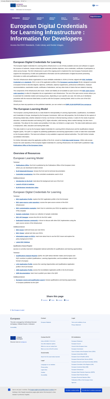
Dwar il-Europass (64, 18)
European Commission (77, 349)
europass (16, 18)
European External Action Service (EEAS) (82, 359)
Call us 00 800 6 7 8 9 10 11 (48, 341)
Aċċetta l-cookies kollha (72, 390)
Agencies (74, 382)
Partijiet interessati (76, 18)
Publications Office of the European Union (82, 380)
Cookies (43, 372)
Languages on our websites (48, 364)
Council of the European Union (79, 346)
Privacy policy (44, 367)
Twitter (53, 300)
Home (12, 9)
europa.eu (24, 342)
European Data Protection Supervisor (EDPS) (83, 372)
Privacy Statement (76, 324)
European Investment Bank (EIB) (80, 367)
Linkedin (60, 300)
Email (67, 300)
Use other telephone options (48, 343)
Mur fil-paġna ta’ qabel (18, 310)
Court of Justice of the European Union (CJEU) (83, 351)
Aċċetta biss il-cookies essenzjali (91, 390)
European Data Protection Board (80, 374)
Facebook (45, 300)
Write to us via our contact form (49, 346)
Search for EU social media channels (50, 356)
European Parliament (77, 341)
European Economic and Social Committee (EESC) (85, 361)
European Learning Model (69, 82)
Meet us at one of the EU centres (49, 349)
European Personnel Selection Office (81, 377)
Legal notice (44, 369)
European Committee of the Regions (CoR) (83, 364)
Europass (15, 318)
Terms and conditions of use (79, 322)
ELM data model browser (70, 140)
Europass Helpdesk (46, 322)
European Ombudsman (78, 369)
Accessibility (13, 327)
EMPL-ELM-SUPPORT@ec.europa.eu (78, 104)
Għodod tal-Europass (26, 18)
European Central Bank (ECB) (79, 354)
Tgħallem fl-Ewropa (40, 18)
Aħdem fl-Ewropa (52, 18)
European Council (76, 343)
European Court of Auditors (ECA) (80, 356)
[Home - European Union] (18, 5)
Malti (95, 5)
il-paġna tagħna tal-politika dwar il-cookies (42, 389)
